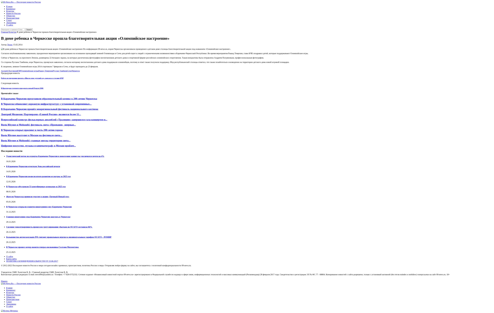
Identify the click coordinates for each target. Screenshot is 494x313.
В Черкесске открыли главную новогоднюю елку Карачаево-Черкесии (39, 207)
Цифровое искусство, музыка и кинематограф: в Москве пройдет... (38, 145)
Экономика (11, 23)
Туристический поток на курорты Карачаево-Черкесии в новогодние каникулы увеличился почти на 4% (55, 156)
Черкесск (76, 71)
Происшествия (12, 18)
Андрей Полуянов (9, 71)
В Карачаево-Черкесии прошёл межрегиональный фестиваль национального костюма (49, 109)
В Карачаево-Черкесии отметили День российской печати (33, 166)
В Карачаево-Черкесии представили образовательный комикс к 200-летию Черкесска (49, 98)
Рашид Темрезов (45, 71)
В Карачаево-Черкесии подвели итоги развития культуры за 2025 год (38, 176)
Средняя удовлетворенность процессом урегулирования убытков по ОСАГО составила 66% (49, 227)
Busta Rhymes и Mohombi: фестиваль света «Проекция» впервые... (38, 124)
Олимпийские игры (29, 71)
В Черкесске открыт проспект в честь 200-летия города (32, 130)
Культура (10, 11)
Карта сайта (11, 259)
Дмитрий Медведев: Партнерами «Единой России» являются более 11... (41, 114)
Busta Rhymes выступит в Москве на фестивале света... (31, 135)
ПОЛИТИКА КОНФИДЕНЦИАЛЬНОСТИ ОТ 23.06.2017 (32, 261)
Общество (10, 16)
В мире (9, 6)
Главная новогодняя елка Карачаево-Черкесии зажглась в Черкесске (38, 217)
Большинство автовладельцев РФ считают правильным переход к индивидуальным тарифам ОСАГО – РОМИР (58, 237)
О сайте (9, 25)
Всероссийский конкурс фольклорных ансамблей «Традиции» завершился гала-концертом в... (54, 119)
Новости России (13, 13)
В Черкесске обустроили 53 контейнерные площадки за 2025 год (36, 186)
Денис (10, 45)
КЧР (19, 71)
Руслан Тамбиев (60, 71)
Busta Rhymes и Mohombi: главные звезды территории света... (35, 140)
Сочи (69, 71)
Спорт (9, 20)
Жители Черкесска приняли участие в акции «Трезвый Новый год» (37, 197)
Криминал (10, 9)
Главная (4, 32)
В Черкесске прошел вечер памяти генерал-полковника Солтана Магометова (42, 247)
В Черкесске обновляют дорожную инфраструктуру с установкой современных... (46, 104)
